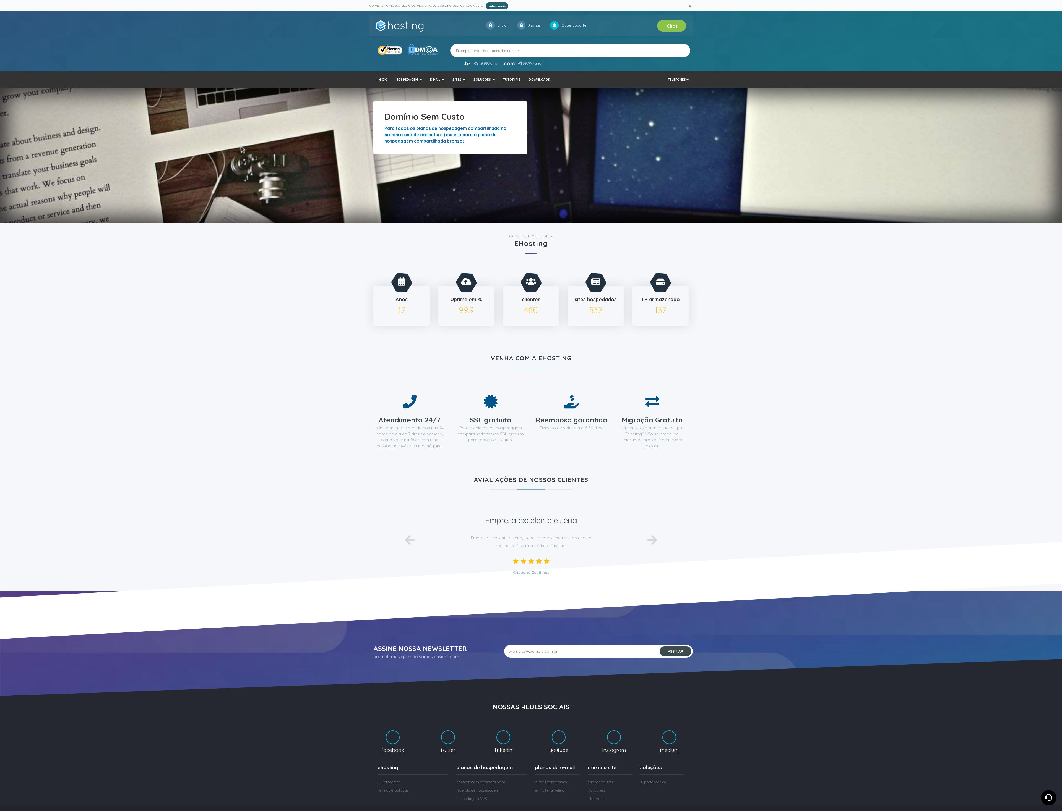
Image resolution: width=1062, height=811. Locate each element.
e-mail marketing (549, 790)
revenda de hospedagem (477, 790)
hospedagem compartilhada (481, 781)
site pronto (597, 798)
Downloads (539, 80)
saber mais (497, 6)
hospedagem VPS (471, 798)
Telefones (677, 80)
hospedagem (407, 80)
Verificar (675, 50)
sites (457, 80)
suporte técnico (653, 781)
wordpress (596, 790)
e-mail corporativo (551, 781)
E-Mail (436, 80)
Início (382, 80)
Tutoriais (512, 80)
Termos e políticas (393, 790)
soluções (482, 80)
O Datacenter (389, 781)
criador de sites (600, 781)
